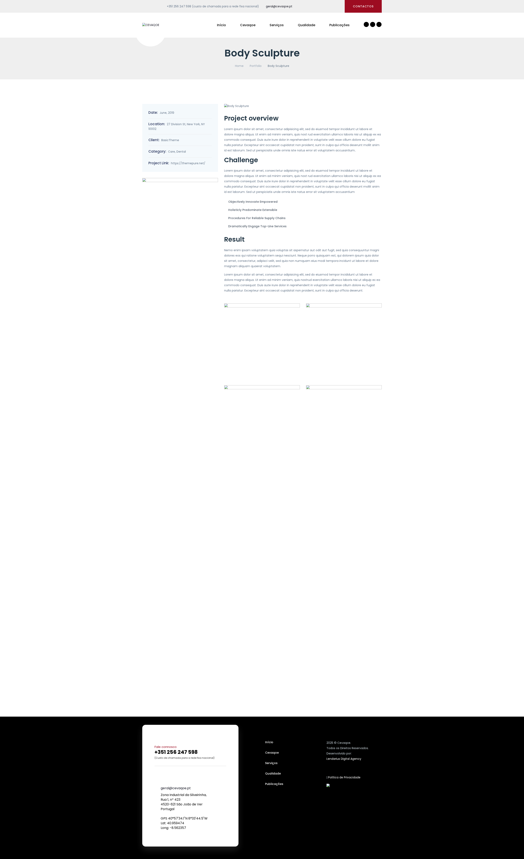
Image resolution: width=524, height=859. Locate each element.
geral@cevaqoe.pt (279, 6)
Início (221, 25)
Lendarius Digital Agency (343, 759)
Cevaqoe (247, 25)
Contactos (363, 6)
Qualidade (306, 25)
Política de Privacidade (344, 777)
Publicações (339, 25)
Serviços (277, 25)
